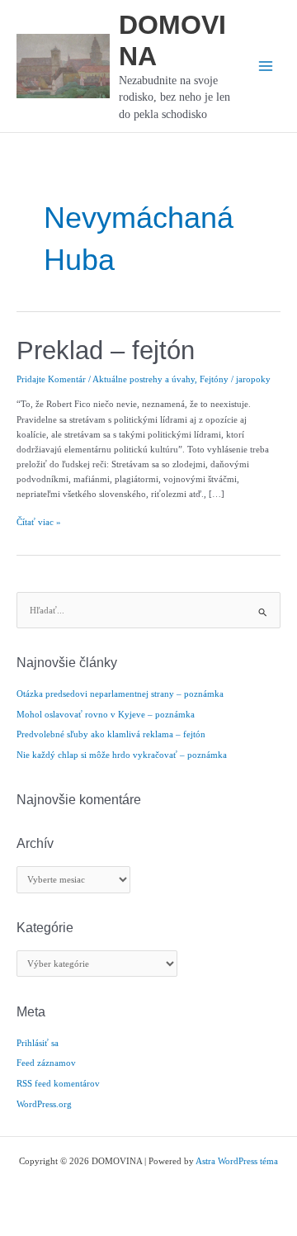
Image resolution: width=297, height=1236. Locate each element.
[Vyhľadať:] (148, 610)
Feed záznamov (46, 1063)
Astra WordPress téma (237, 1161)
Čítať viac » (38, 522)
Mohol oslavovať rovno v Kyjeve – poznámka (105, 714)
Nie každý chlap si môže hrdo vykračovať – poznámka (121, 755)
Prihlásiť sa (37, 1043)
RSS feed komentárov (58, 1083)
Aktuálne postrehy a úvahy (143, 379)
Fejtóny (214, 379)
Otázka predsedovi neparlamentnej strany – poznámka (120, 694)
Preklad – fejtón (105, 350)
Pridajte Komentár (51, 379)
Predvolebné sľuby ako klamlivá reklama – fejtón (110, 734)
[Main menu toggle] (265, 66)
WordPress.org (44, 1104)
